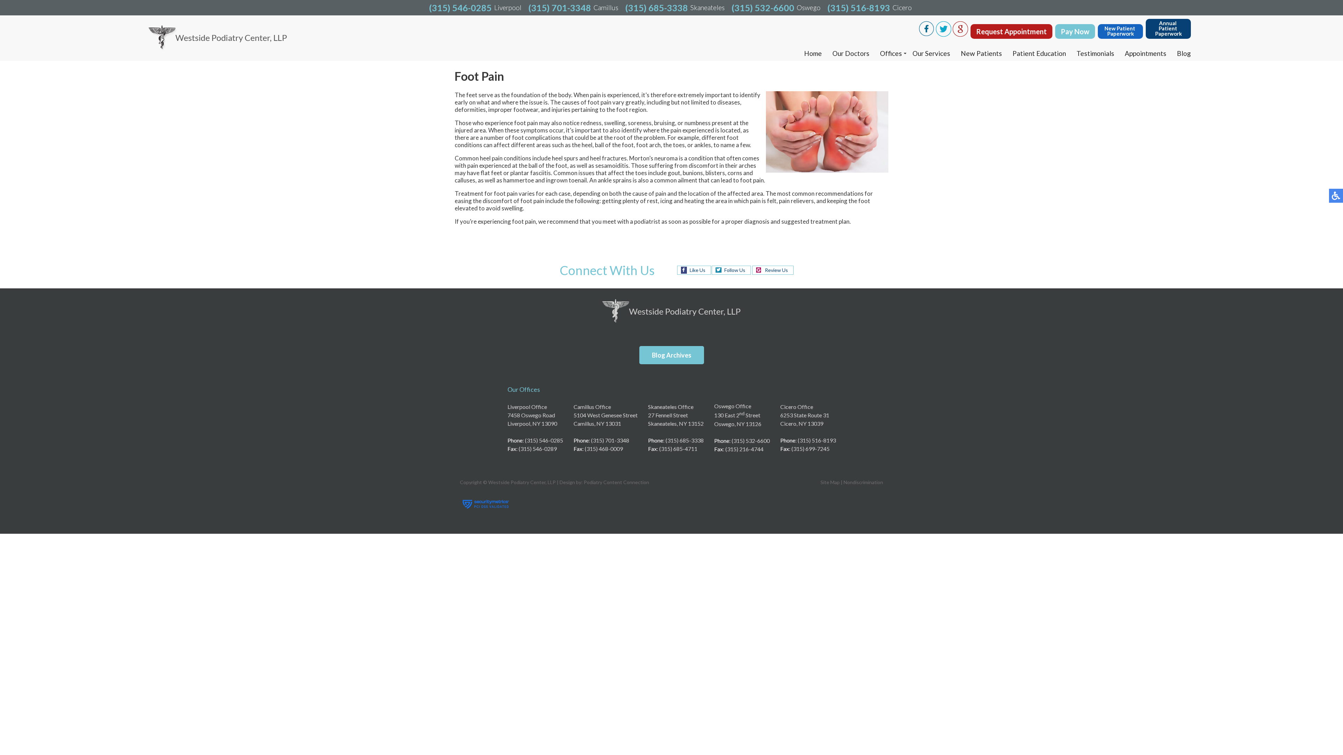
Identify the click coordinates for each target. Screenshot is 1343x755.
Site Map (830, 482)
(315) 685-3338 (656, 7)
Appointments (1145, 53)
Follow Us (734, 270)
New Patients (981, 53)
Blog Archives (671, 355)
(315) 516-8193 (858, 7)
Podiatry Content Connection (616, 482)
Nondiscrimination (863, 482)
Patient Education (1039, 53)
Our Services (931, 53)
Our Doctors (850, 53)
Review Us (776, 270)
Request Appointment (1011, 31)
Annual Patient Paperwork (1168, 28)
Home (813, 53)
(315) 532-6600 (763, 7)
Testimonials (1095, 53)
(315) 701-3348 (559, 7)
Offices (891, 53)
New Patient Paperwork (1120, 31)
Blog (1184, 53)
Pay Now (1075, 31)
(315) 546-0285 (460, 7)
